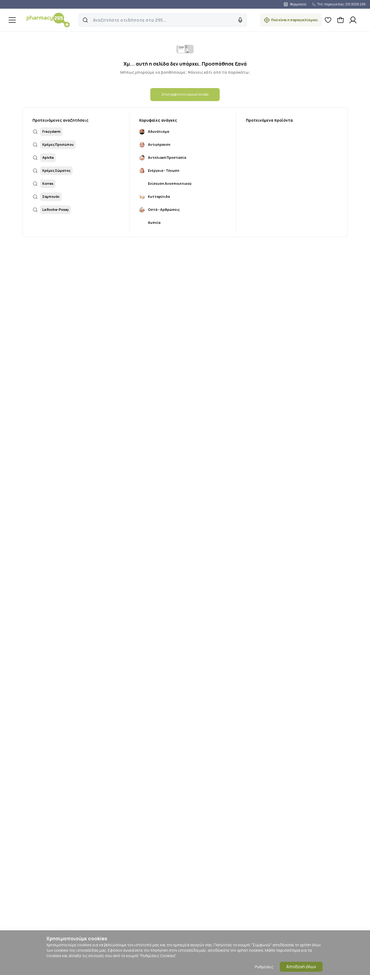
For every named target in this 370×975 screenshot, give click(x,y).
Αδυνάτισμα (158, 131)
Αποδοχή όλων (301, 967)
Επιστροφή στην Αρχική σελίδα (185, 94)
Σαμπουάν (51, 196)
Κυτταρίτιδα (159, 196)
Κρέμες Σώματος (56, 170)
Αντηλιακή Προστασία (167, 157)
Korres (47, 183)
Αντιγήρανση (159, 144)
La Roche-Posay (55, 209)
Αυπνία (154, 222)
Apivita (48, 157)
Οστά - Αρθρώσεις (164, 209)
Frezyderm (51, 131)
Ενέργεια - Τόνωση (163, 170)
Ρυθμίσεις (264, 966)
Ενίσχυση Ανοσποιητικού (170, 183)
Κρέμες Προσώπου (58, 144)
